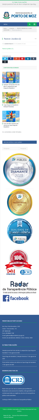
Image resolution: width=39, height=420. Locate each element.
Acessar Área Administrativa (20, 415)
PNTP (9, 399)
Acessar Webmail (8, 417)
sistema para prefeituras (24, 388)
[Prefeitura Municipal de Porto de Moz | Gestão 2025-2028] (19, 15)
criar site (13, 388)
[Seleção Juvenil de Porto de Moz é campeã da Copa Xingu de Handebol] (11, 77)
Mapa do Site (7, 415)
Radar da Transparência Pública (22, 399)
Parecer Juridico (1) (7, 48)
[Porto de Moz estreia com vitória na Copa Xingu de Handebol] (11, 116)
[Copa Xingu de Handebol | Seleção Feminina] (11, 97)
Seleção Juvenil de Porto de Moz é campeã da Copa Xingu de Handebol (12, 86)
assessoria (15, 391)
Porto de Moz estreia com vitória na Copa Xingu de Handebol (11, 125)
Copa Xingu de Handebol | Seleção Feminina (19, 4)
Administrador (9, 43)
